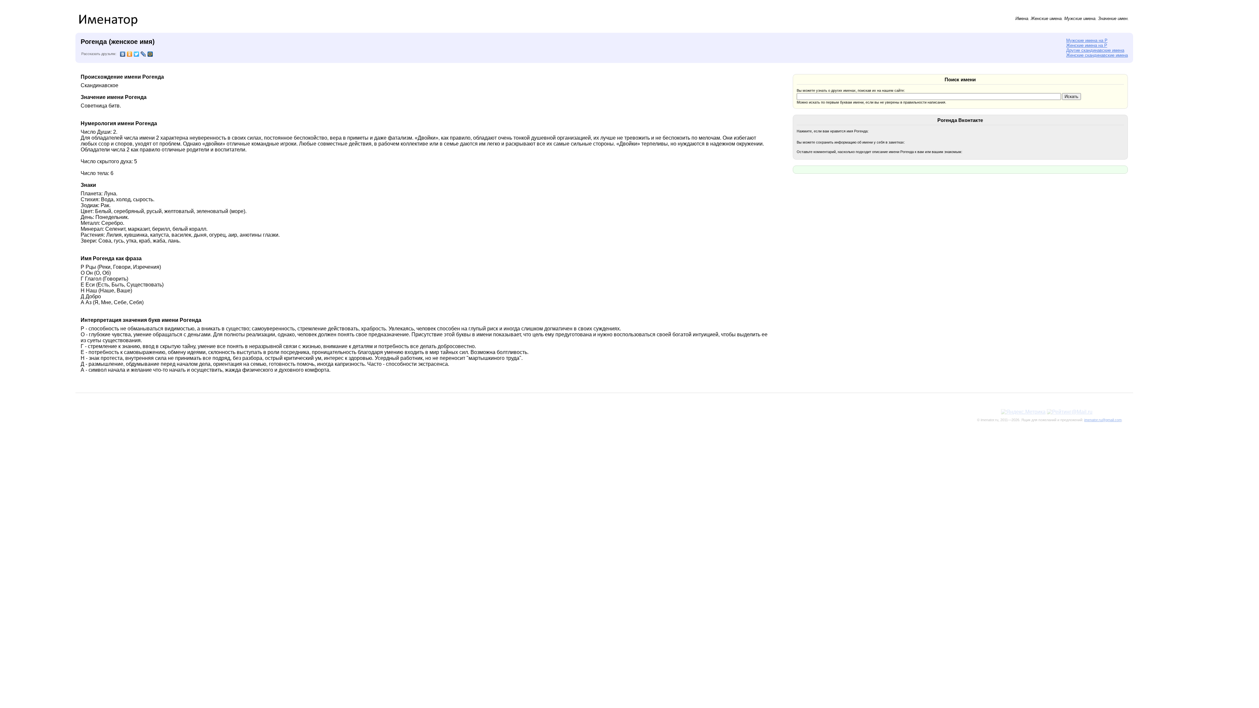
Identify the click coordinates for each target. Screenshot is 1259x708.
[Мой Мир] (150, 54)
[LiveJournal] (143, 54)
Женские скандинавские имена (1097, 55)
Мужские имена (1079, 18)
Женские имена (1046, 18)
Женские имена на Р (1086, 45)
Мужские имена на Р (1087, 40)
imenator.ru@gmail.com (1103, 420)
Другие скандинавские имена (1095, 50)
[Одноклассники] (129, 54)
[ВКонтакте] (122, 54)
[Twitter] (136, 54)
